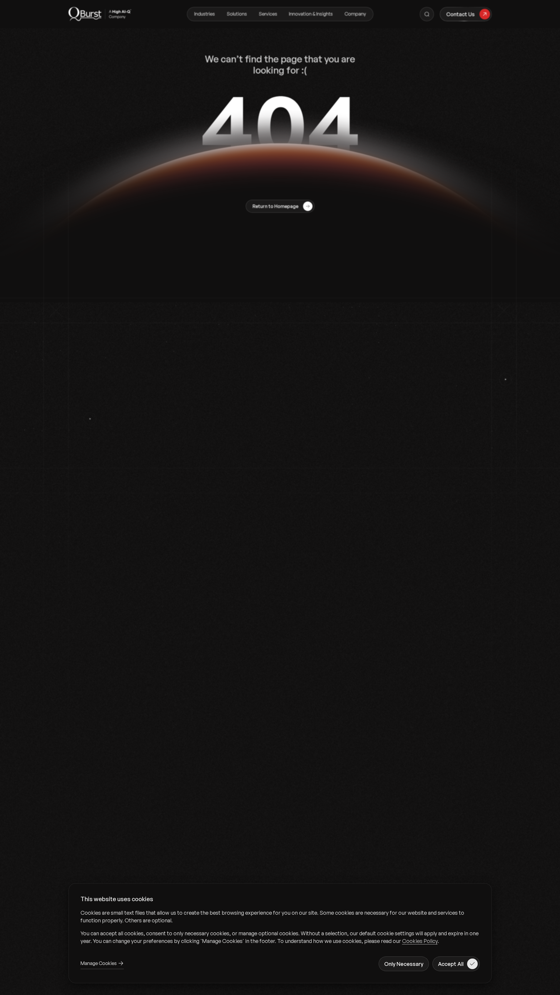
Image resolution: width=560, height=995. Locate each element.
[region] (280, 927)
